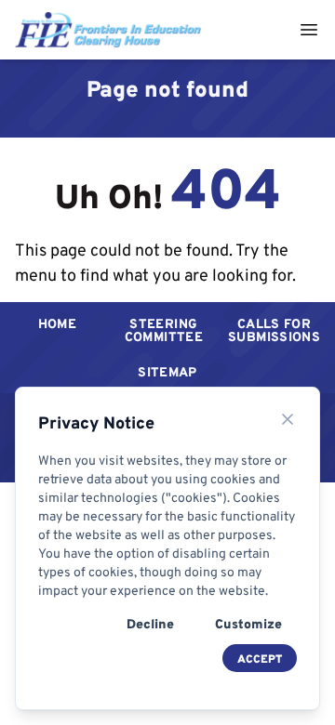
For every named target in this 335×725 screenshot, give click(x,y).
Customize (248, 623)
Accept (259, 658)
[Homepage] (108, 29)
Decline (150, 623)
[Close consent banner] (287, 419)
